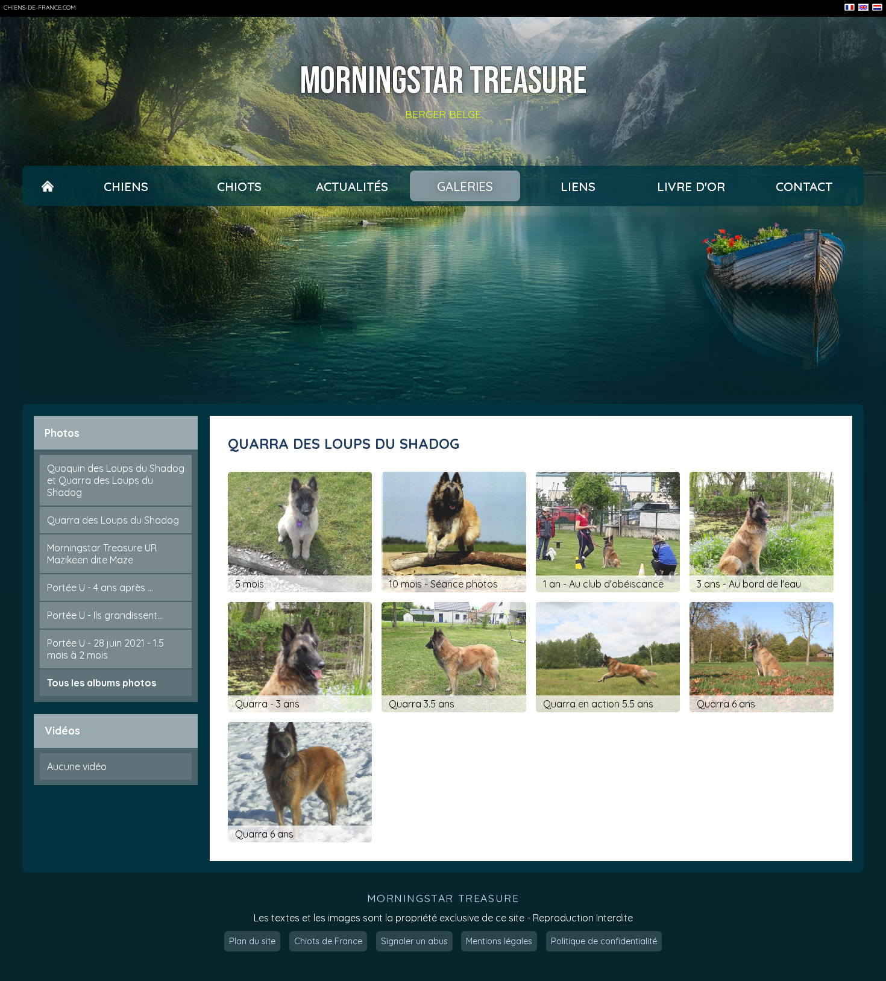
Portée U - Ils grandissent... (105, 615)
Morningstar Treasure (443, 82)
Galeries (465, 186)
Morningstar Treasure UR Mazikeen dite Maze (102, 554)
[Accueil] (48, 186)
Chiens (126, 186)
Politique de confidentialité (604, 941)
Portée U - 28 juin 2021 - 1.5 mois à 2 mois (105, 649)
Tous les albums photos (101, 683)
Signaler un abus (414, 941)
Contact (804, 186)
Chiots (239, 186)
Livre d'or (691, 186)
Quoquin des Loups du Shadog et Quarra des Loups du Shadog (115, 480)
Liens (578, 186)
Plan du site (252, 941)
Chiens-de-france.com (40, 7)
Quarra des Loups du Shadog (113, 520)
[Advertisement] (443, 305)
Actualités (352, 186)
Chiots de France (328, 941)
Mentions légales (499, 941)
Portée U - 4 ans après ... (100, 587)
